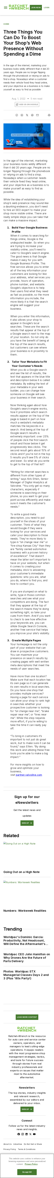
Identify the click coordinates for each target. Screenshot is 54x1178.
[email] (37, 115)
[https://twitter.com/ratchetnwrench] (30, 1134)
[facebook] (16, 115)
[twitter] (27, 115)
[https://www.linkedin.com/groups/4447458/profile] (26, 1134)
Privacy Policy (9, 1149)
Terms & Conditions (27, 1149)
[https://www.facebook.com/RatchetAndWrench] (18, 1134)
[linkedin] (21, 115)
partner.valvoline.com (29, 774)
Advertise (17, 1144)
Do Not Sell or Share (33, 1144)
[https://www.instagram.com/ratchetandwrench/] (22, 1134)
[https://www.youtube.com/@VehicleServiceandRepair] (34, 1134)
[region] (27, 1166)
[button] (5, 7)
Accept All (27, 1172)
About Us (7, 1144)
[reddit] (32, 115)
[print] (49, 115)
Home (6, 24)
